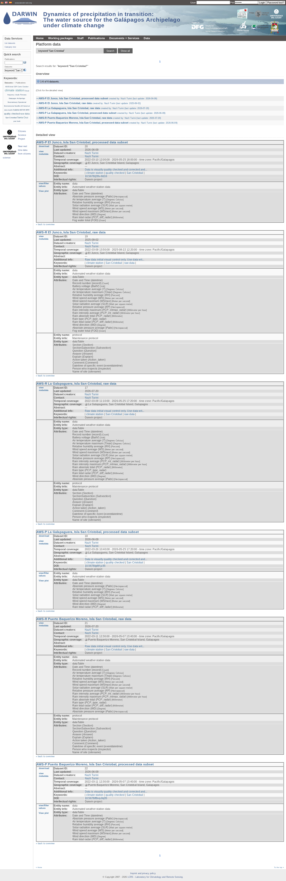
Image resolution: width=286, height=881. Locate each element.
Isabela (16, 110)
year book (17, 121)
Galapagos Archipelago (17, 98)
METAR (22, 110)
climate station (95, 172)
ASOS (7, 87)
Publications (96, 38)
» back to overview (45, 224)
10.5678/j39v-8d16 (96, 176)
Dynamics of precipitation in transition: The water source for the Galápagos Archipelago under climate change (111, 19)
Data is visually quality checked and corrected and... (116, 169)
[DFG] (211, 19)
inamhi (10, 110)
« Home (39, 867)
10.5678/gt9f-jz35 (95, 565)
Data (147, 38)
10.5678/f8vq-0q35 (96, 798)
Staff (80, 38)
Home (40, 38)
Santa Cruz (22, 117)
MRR (27, 110)
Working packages (60, 38)
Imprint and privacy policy (143, 873)
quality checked (115, 172)
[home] (20, 18)
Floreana (23, 95)
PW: (232, 2)
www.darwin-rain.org (23, 3)
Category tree (10, 47)
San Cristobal (135, 172)
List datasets (10, 43)
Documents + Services (124, 38)
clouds (17, 95)
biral (11, 87)
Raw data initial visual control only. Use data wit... (114, 259)
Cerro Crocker (23, 87)
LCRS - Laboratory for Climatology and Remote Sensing (155, 877)
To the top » (279, 867)
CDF (15, 87)
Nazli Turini (91, 153)
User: (193, 2)
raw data (129, 262)
